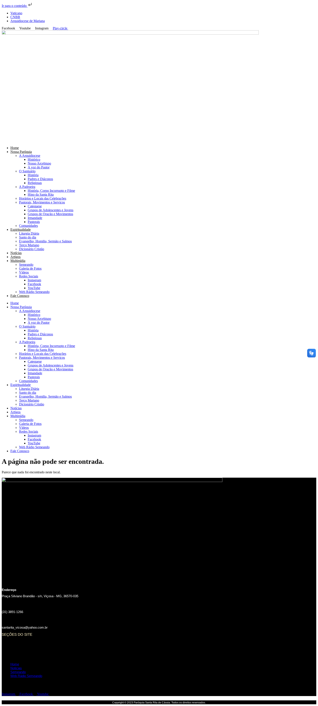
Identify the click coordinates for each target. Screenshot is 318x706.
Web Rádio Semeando (34, 292)
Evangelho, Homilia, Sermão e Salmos (45, 241)
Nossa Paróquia (21, 152)
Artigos (15, 257)
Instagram (34, 280)
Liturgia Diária (29, 233)
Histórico (34, 159)
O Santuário (27, 171)
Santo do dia (27, 237)
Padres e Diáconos (40, 179)
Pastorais (34, 222)
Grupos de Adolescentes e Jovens (50, 210)
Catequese (35, 206)
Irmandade (35, 218)
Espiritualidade (20, 229)
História (33, 175)
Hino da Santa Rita (41, 194)
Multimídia (17, 261)
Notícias (16, 253)
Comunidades (28, 225)
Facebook (34, 284)
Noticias (16, 649)
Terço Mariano (29, 245)
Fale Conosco (19, 296)
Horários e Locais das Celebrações (42, 198)
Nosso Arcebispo (39, 163)
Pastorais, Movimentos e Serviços (42, 202)
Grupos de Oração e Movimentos (50, 214)
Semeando (26, 264)
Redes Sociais (28, 276)
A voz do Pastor (39, 167)
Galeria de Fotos (30, 268)
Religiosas (35, 183)
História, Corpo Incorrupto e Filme (51, 190)
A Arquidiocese (29, 155)
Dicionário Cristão (31, 249)
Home (14, 148)
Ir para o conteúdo (14, 6)
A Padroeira (27, 187)
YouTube (34, 288)
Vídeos (24, 272)
